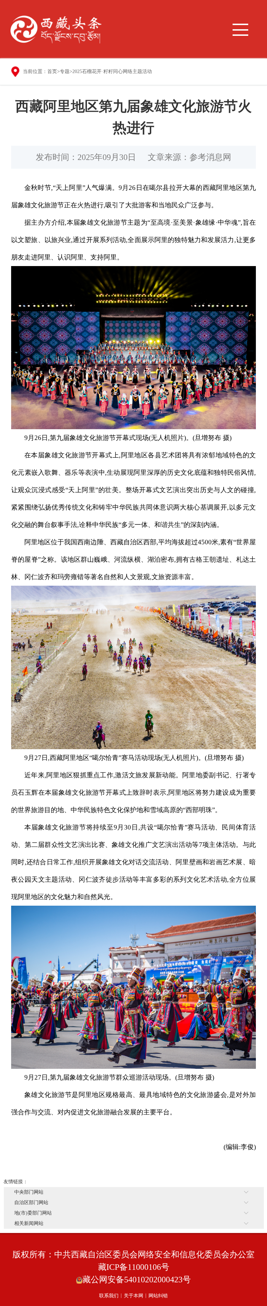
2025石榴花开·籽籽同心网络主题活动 (112, 71)
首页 (52, 71)
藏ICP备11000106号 (133, 1267)
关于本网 (133, 1295)
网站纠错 (158, 1295)
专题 (65, 71)
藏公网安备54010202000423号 (136, 1279)
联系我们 (109, 1295)
